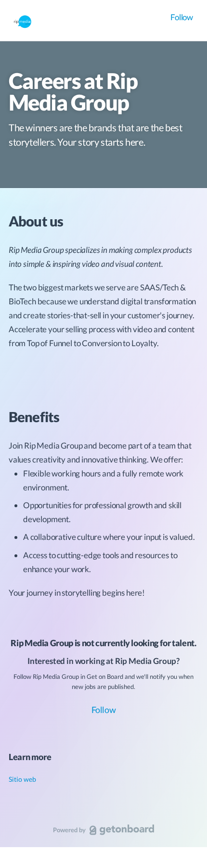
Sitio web (22, 779)
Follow (181, 17)
